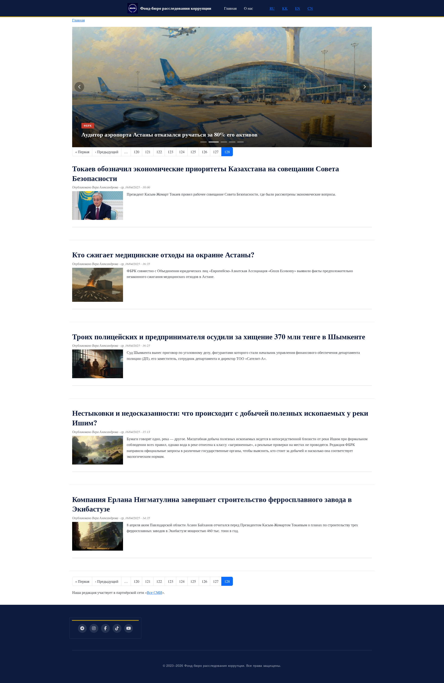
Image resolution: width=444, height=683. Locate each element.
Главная (230, 8)
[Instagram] (93, 628)
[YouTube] (128, 628)
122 (159, 151)
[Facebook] (105, 628)
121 (148, 151)
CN (310, 8)
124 (182, 151)
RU (272, 8)
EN (297, 8)
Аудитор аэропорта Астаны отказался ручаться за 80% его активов (169, 134)
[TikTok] (117, 628)
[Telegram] (82, 628)
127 (216, 151)
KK (285, 8)
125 (193, 151)
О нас (248, 8)
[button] (79, 87)
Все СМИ (154, 592)
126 (204, 151)
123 (170, 151)
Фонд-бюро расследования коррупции (175, 8)
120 (136, 151)
